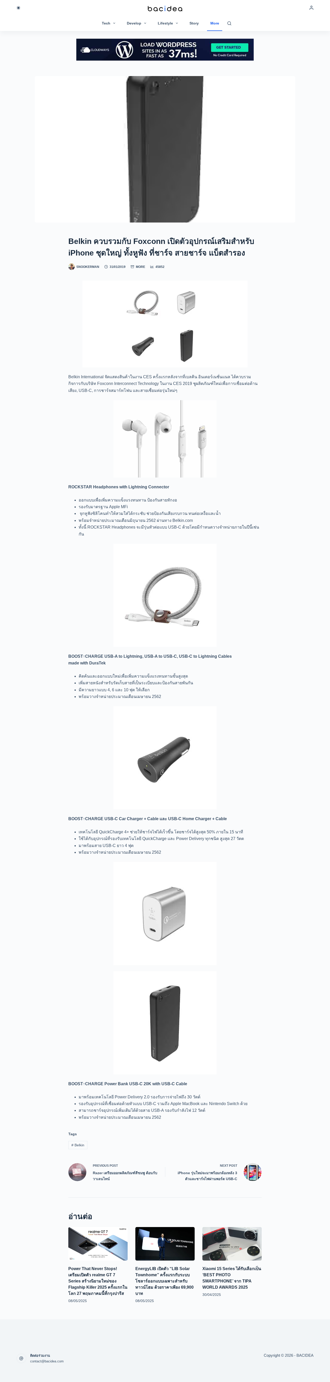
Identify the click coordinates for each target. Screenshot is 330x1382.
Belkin (77, 1145)
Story (194, 23)
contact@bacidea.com (47, 1361)
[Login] (311, 8)
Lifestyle (165, 23)
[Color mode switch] (18, 8)
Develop (134, 23)
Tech (106, 23)
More (214, 23)
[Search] (229, 23)
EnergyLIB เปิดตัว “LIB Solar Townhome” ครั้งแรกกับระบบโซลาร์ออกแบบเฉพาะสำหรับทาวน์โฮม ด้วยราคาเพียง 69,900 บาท (164, 1281)
